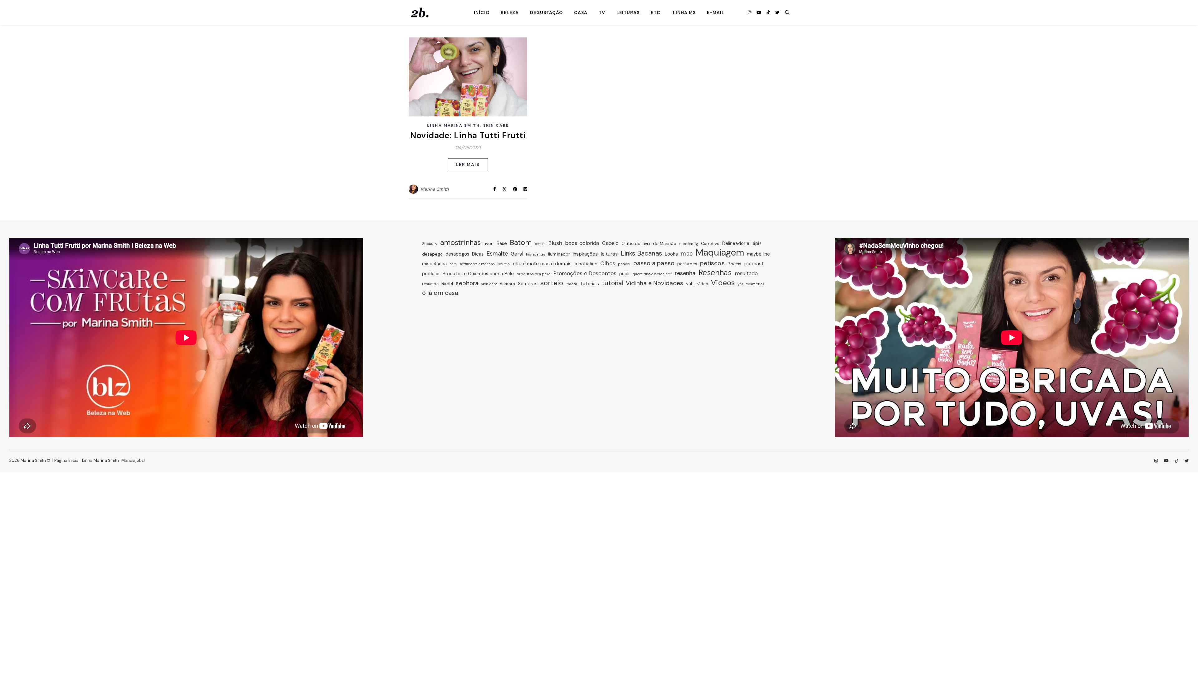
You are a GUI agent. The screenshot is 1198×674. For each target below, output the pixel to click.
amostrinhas (460, 242)
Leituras (628, 12)
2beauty (429, 243)
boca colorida (582, 243)
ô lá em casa (440, 293)
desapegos (457, 254)
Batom (521, 242)
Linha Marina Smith (453, 125)
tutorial (612, 283)
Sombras (528, 284)
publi (624, 274)
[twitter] (777, 12)
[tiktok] (769, 12)
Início (481, 12)
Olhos (607, 263)
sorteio (551, 283)
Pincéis (735, 263)
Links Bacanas (641, 253)
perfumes (687, 263)
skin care (489, 283)
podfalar (431, 274)
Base (502, 243)
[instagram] (750, 12)
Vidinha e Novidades (654, 283)
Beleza (510, 12)
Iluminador (559, 254)
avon (489, 243)
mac (687, 253)
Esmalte (497, 253)
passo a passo (653, 263)
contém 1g (688, 243)
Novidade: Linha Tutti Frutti (468, 135)
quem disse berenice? (652, 273)
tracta (571, 283)
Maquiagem (720, 252)
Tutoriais (589, 284)
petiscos (712, 263)
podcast (754, 263)
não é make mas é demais (542, 263)
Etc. (656, 12)
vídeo (703, 283)
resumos (430, 283)
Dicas (478, 254)
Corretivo (710, 243)
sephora (467, 283)
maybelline (758, 254)
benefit (540, 244)
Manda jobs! (133, 460)
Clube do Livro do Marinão (648, 243)
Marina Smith (435, 189)
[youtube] (759, 12)
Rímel (447, 283)
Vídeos (723, 282)
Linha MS (684, 12)
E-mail (715, 12)
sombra (507, 283)
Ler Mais (468, 164)
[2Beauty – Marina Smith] (420, 12)
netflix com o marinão (477, 264)
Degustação (546, 12)
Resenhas (715, 272)
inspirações (585, 254)
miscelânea (434, 264)
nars (453, 264)
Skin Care (496, 125)
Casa (580, 12)
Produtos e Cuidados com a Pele (478, 274)
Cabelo (610, 243)
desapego (432, 254)
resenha (685, 273)
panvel (624, 263)
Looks (671, 254)
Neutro (503, 263)
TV (602, 12)
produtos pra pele (534, 273)
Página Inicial (67, 460)
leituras (609, 254)
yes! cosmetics (751, 283)
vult (690, 283)
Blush (555, 243)
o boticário (585, 263)
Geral (517, 254)
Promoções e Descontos (584, 273)
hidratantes (535, 254)
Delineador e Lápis (742, 243)
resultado (746, 273)
